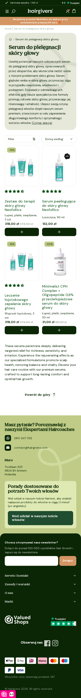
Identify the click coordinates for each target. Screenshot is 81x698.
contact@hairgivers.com (31, 447)
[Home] (10, 39)
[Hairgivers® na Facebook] (47, 643)
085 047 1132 (23, 438)
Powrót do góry (38, 395)
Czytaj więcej (42, 123)
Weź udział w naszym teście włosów (35, 518)
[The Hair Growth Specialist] (40, 11)
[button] (7, 11)
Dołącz (68, 560)
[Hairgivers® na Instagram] (55, 643)
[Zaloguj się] (67, 11)
